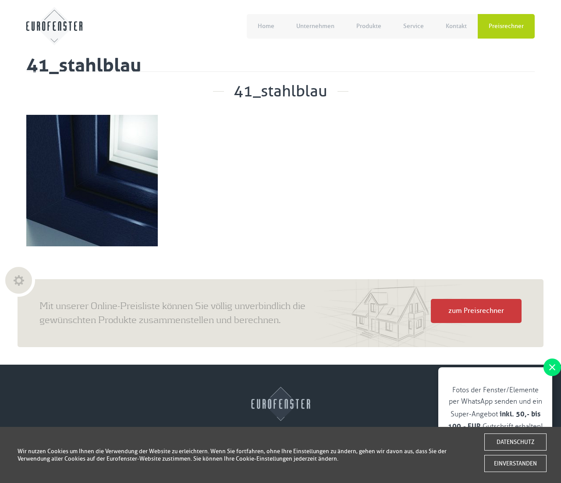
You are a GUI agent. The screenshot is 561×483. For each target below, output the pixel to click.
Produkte (368, 26)
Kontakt (456, 26)
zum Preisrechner (476, 310)
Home (266, 26)
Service (413, 26)
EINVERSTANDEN (515, 463)
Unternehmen (315, 26)
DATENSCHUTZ (515, 442)
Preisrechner (506, 26)
